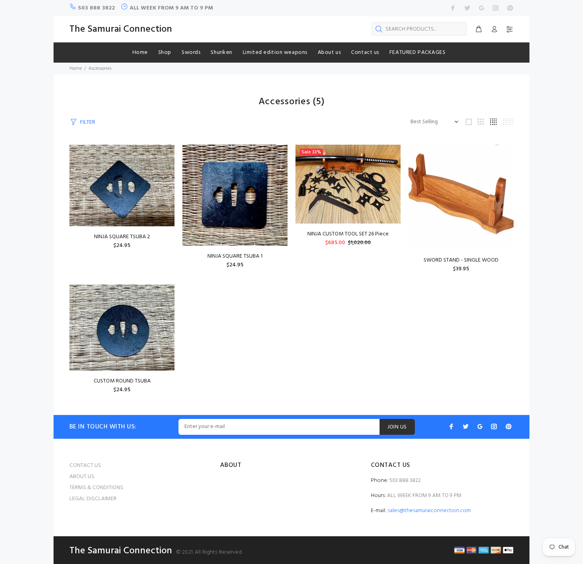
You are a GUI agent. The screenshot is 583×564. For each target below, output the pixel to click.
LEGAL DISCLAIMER (93, 498)
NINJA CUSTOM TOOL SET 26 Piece (348, 234)
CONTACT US (85, 465)
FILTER (87, 122)
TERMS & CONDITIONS (96, 487)
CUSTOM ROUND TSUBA (122, 381)
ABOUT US (81, 476)
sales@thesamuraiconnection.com (429, 510)
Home (75, 69)
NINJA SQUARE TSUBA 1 (235, 256)
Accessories (99, 69)
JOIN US (397, 427)
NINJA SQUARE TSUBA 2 (122, 236)
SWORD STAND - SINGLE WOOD (461, 260)
